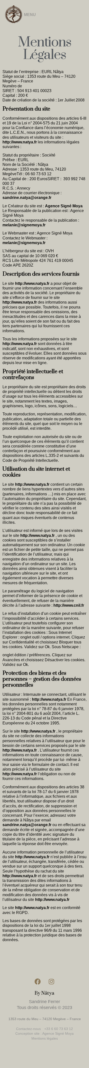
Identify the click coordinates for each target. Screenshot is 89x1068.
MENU (30, 15)
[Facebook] (38, 981)
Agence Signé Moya (64, 206)
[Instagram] (51, 981)
